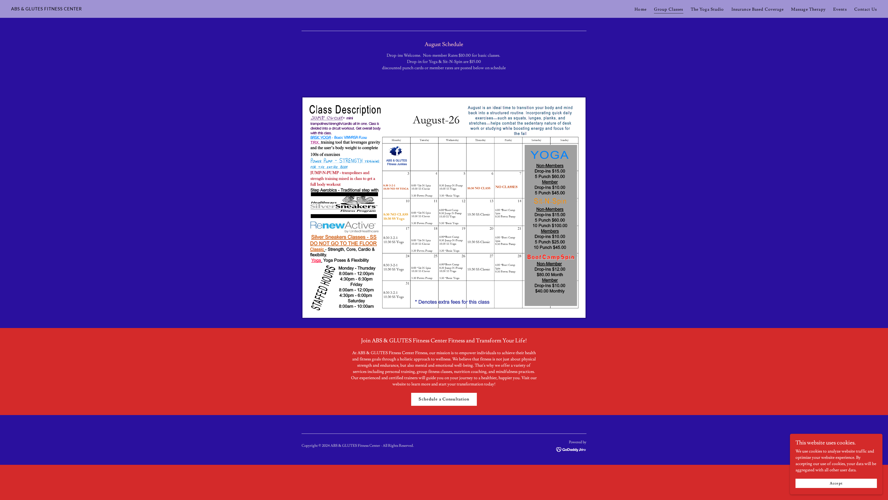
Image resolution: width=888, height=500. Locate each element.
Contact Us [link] (865, 9)
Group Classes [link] (668, 9)
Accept (836, 483)
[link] (46, 9)
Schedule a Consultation (444, 399)
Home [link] (641, 9)
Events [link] (840, 9)
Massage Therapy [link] (808, 9)
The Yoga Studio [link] (707, 9)
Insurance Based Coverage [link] (757, 9)
